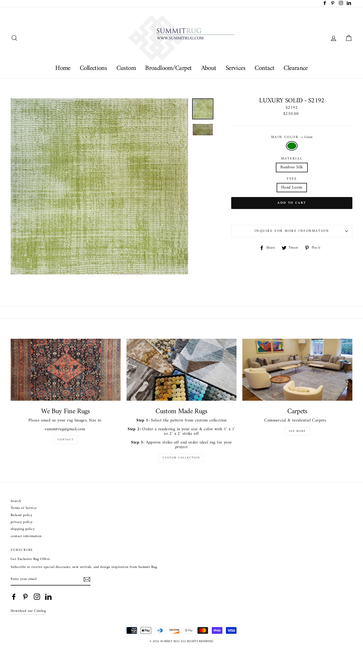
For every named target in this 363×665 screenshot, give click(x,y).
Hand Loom (291, 187)
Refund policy (21, 515)
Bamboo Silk (291, 167)
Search (16, 501)
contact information (26, 536)
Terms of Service (24, 508)
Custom (126, 68)
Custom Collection (181, 457)
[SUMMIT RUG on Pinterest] (25, 596)
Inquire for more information (292, 231)
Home (62, 68)
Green (291, 146)
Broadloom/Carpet (168, 68)
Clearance (295, 68)
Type (291, 179)
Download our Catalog (28, 611)
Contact (264, 68)
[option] (99, 186)
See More (297, 431)
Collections (93, 68)
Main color (292, 137)
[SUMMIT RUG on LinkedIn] (48, 596)
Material (291, 159)
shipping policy (23, 529)
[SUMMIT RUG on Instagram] (37, 596)
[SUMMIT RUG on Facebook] (14, 596)
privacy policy (22, 522)
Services (235, 68)
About (208, 68)
